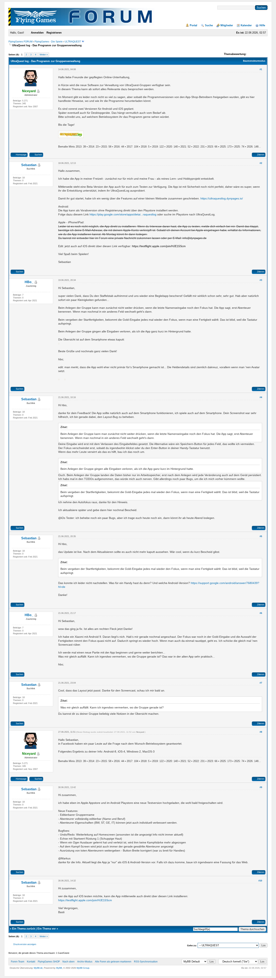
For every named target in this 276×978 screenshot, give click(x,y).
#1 (261, 69)
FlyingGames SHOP (49, 961)
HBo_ (29, 282)
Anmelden (37, 32)
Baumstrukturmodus (254, 61)
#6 (261, 613)
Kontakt (31, 961)
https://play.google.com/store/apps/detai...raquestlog (123, 214)
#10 (260, 880)
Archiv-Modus (84, 961)
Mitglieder (226, 25)
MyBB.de (38, 968)
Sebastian (29, 165)
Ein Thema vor (46, 928)
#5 (261, 536)
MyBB (59, 968)
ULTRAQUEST (73, 41)
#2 (261, 163)
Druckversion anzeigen (24, 944)
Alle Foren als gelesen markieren (113, 961)
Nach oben (68, 961)
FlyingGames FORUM (20, 41)
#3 (261, 280)
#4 (261, 397)
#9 (261, 787)
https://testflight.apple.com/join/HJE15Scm (85, 900)
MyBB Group (83, 968)
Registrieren (54, 32)
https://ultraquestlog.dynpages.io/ (221, 198)
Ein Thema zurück (23, 928)
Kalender (246, 25)
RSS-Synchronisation (146, 961)
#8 (261, 732)
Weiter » (44, 54)
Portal (193, 25)
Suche (209, 25)
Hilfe (262, 25)
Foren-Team (17, 961)
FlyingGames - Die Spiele (49, 41)
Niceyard (140, 732)
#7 (261, 683)
